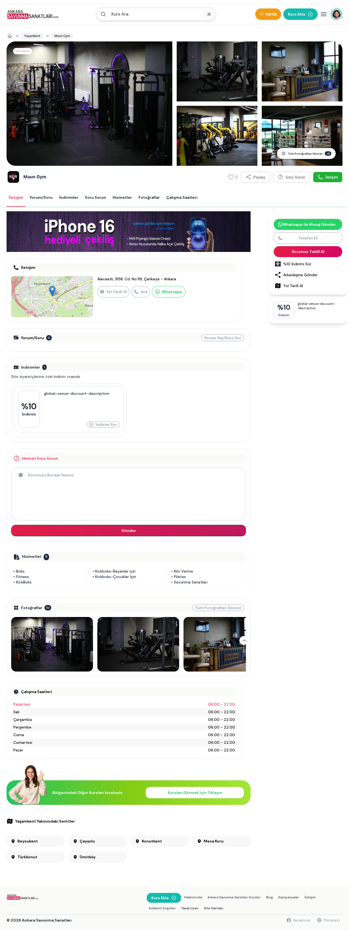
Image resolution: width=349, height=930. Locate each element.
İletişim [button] (16, 197)
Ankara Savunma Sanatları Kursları (234, 897)
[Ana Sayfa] (33, 14)
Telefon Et (308, 238)
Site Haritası (213, 908)
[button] (156, 14)
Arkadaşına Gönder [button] (300, 274)
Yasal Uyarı (189, 908)
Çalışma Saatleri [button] (181, 197)
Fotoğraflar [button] (149, 197)
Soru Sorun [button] (95, 197)
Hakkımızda (193, 897)
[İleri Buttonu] (243, 640)
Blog (269, 897)
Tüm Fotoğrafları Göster (309, 153)
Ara (144, 291)
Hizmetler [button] (122, 197)
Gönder (128, 530)
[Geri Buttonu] (13, 640)
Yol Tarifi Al (116, 291)
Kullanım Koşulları (162, 908)
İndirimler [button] (68, 197)
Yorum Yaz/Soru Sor (222, 337)
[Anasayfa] (10, 36)
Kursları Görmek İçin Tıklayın (195, 792)
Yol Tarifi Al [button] (293, 285)
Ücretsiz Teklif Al (308, 251)
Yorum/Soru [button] (41, 197)
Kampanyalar (288, 897)
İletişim (310, 897)
